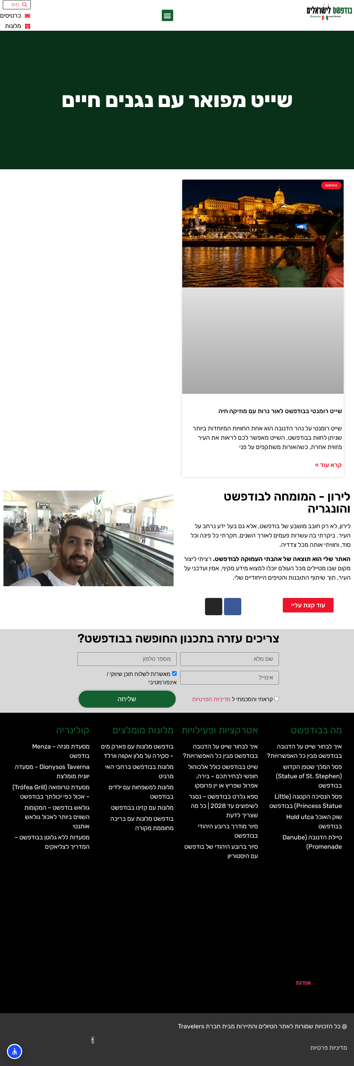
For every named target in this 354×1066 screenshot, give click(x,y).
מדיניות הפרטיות (211, 699)
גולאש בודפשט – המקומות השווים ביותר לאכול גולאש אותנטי (57, 817)
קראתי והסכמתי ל (232, 699)
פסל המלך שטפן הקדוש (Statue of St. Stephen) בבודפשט (309, 776)
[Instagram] (213, 606)
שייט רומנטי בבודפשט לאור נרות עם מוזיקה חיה (280, 411)
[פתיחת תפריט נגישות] (14, 1051)
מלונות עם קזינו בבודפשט (142, 807)
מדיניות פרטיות (328, 1047)
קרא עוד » (328, 465)
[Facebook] (232, 606)
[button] (167, 15)
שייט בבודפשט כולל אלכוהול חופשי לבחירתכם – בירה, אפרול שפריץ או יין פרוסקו (223, 776)
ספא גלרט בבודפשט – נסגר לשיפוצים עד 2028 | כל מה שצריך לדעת (223, 806)
